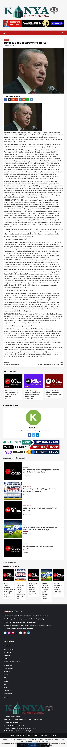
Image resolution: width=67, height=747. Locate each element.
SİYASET (6, 39)
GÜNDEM (25, 544)
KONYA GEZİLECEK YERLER (12, 662)
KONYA (6, 658)
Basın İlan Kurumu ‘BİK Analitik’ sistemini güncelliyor (58, 587)
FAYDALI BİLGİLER (27, 486)
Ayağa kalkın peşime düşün (12, 363)
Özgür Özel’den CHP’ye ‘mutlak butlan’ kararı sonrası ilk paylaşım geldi (53, 392)
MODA (6, 674)
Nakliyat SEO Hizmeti (9, 739)
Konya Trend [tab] (23, 458)
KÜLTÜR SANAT (8, 668)
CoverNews (43, 735)
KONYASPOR (8, 665)
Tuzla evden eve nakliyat (51, 739)
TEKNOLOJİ (7, 690)
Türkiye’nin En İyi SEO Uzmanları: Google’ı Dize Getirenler (33, 587)
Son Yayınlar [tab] (7, 458)
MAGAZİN (7, 671)
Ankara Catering (22, 739)
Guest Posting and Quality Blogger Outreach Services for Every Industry (21, 589)
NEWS (5, 678)
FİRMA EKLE (25, 467)
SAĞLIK (6, 681)
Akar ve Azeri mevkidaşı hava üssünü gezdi (50, 363)
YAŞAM (6, 697)
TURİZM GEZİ (8, 694)
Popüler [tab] (15, 458)
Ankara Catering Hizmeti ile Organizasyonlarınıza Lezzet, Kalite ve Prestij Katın (10, 589)
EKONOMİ (7, 646)
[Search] (62, 33)
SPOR (24, 524)
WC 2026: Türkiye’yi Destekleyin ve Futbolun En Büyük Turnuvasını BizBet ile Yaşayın (27, 625)
